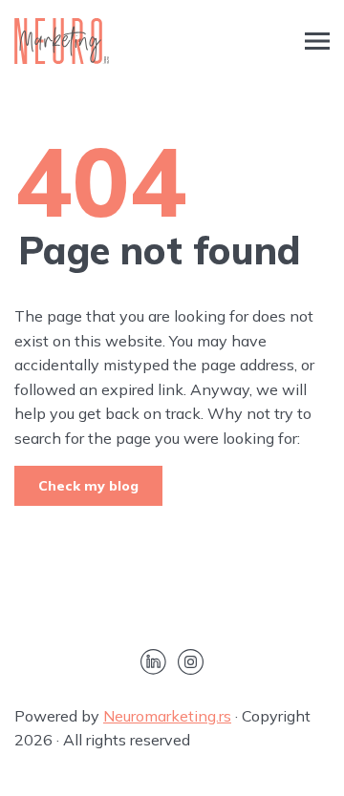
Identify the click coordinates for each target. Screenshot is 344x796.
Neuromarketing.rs (167, 715)
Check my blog (88, 485)
